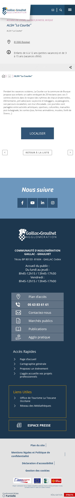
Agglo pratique (39, 337)
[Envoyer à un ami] (53, 10)
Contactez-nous (40, 312)
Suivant (70, 152)
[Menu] (70, 10)
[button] (61, 10)
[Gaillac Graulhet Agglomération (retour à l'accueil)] (19, 15)
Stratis (69, 494)
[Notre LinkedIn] (42, 203)
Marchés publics (41, 321)
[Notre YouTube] (32, 203)
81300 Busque (22, 42)
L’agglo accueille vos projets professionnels (36, 375)
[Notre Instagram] (53, 203)
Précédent (5, 152)
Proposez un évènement (34, 368)
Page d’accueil (28, 359)
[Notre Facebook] (22, 203)
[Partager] (70, 67)
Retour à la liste (37, 152)
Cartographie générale (33, 364)
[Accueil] (3, 76)
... (9, 76)
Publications (38, 329)
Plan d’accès (38, 297)
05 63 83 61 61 (38, 304)
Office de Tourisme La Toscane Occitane (38, 399)
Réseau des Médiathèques (35, 405)
